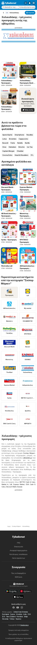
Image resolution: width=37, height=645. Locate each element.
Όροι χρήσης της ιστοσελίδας (18, 634)
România (20, 617)
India (25, 614)
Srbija (26, 617)
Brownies (12, 139)
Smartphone (19, 135)
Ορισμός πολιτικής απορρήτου (18, 630)
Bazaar (19, 487)
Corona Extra (7, 155)
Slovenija (5, 619)
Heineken (12, 147)
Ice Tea (29, 147)
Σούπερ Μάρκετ (29, 453)
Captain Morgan (8, 151)
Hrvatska (19, 614)
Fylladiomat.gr (24, 625)
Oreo (4, 147)
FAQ (18, 543)
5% (32, 155)
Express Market (18, 484)
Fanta (13, 143)
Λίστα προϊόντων (18, 558)
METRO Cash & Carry (27, 482)
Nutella (20, 143)
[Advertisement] (18, 43)
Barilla (27, 143)
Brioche (21, 147)
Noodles (30, 135)
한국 (3, 617)
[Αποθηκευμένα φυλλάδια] (25, 3)
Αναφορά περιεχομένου (18, 550)
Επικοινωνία (18, 547)
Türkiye (11, 619)
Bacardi (5, 143)
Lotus (4, 139)
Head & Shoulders (21, 155)
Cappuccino (23, 139)
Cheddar (20, 151)
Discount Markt (11, 487)
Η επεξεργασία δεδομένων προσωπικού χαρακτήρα (18, 639)
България (5, 614)
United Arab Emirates (20, 612)
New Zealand (11, 617)
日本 (29, 614)
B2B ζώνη (18, 577)
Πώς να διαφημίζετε (18, 573)
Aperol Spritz (7, 135)
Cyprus (12, 614)
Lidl (11, 484)
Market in (5, 484)
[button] (29, 3)
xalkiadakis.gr (27, 458)
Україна (18, 619)
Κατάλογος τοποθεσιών (18, 554)
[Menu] (33, 3)
